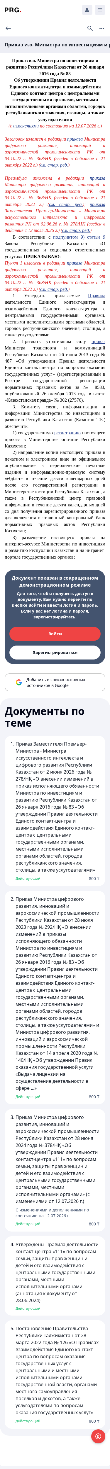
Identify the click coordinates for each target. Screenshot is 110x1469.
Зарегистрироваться (55, 652)
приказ (98, 341)
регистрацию (67, 432)
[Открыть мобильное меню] (100, 10)
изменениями (26, 125)
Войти (55, 633)
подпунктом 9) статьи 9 (79, 237)
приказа (75, 139)
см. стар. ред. (54, 164)
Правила (96, 295)
